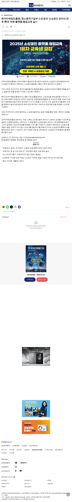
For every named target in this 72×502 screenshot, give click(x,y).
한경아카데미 (5, 483)
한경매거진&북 (5, 1)
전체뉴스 (4, 10)
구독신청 (30, 279)
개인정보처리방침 (37, 449)
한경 (5, 445)
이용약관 (26, 449)
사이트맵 (11, 453)
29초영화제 (27, 486)
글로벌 (54, 10)
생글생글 (50, 483)
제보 (58, 1)
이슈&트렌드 (66, 10)
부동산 (36, 10)
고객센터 (4, 453)
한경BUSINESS (8, 15)
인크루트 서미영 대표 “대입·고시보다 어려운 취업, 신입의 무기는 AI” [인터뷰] (32, 158)
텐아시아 (27, 483)
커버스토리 (16, 10)
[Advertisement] (36, 315)
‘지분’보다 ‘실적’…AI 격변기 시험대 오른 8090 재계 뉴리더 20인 (27, 148)
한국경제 (4, 480)
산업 (45, 10)
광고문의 (19, 449)
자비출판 (53, 1)
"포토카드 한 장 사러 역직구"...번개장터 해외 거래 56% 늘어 (25, 151)
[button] (68, 1)
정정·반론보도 (59, 449)
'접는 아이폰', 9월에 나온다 (13, 161)
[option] (36, 356)
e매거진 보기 (42, 279)
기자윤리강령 (48, 449)
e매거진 (63, 1)
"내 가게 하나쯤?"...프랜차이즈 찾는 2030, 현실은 (21, 154)
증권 (27, 10)
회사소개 (4, 449)
